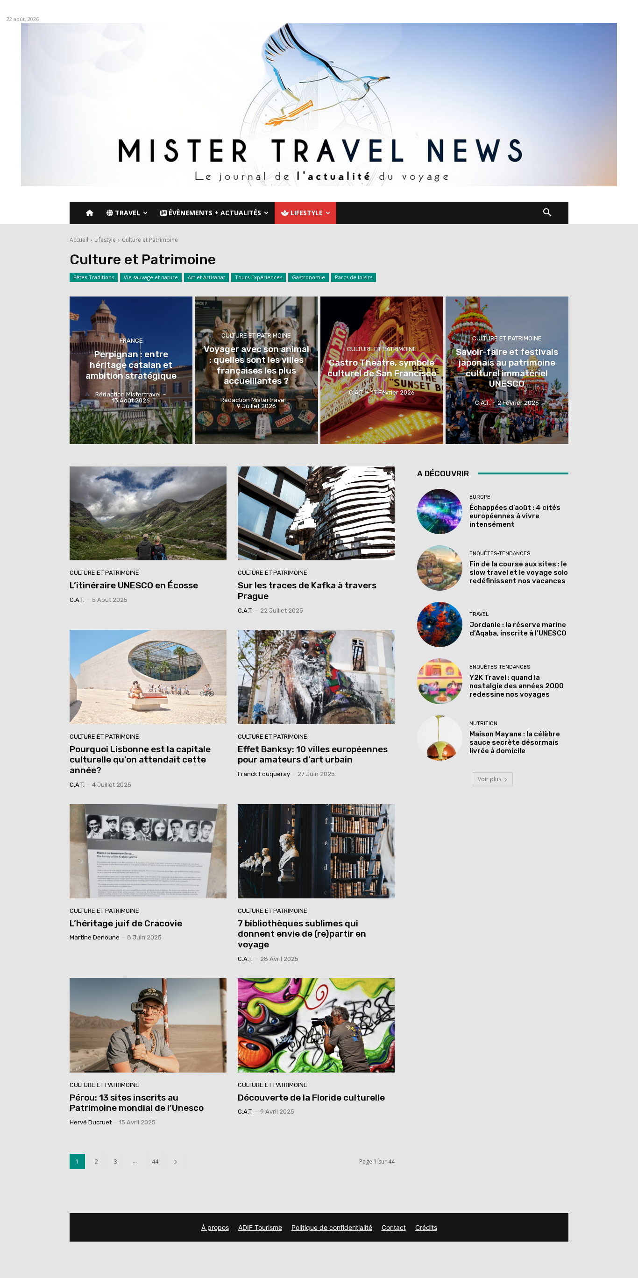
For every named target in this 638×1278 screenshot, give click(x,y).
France (131, 341)
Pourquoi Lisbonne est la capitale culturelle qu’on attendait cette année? (140, 760)
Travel (479, 614)
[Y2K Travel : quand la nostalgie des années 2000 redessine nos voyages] (439, 681)
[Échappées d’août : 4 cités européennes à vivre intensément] (439, 511)
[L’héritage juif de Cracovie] (148, 851)
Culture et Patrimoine (256, 335)
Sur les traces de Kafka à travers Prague (307, 590)
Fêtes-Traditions (93, 277)
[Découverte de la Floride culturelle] (316, 1025)
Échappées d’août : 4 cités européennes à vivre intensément (514, 516)
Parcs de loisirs (353, 277)
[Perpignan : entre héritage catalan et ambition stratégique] (131, 370)
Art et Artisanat (206, 277)
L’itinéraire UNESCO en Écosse (134, 585)
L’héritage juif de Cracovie (126, 923)
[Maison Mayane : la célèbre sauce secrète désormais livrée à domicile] (439, 738)
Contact (394, 1227)
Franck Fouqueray (264, 773)
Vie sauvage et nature (151, 277)
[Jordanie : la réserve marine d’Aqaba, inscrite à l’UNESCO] (439, 624)
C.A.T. (77, 599)
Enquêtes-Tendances (499, 553)
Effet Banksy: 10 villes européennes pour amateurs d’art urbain (313, 754)
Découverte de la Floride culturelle (311, 1097)
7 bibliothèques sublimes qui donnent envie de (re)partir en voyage (302, 934)
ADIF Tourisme (260, 1227)
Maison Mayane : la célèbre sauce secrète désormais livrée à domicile (514, 742)
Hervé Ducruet (91, 1122)
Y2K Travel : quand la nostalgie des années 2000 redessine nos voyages (516, 686)
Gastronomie (308, 277)
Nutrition (483, 723)
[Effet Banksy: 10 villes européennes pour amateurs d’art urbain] (316, 677)
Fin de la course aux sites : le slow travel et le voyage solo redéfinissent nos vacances (518, 572)
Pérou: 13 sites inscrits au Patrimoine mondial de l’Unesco (137, 1103)
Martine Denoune (95, 937)
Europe (479, 497)
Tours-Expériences (258, 277)
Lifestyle (105, 240)
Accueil (79, 240)
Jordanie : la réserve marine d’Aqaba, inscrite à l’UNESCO (518, 629)
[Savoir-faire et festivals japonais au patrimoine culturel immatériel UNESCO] (507, 370)
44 (155, 1161)
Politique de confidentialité (331, 1227)
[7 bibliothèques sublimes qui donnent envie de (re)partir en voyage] (316, 851)
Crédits (426, 1227)
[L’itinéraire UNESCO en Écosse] (148, 513)
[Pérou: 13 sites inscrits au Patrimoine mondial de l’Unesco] (148, 1025)
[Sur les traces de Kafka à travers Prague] (316, 513)
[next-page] (176, 1161)
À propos (215, 1227)
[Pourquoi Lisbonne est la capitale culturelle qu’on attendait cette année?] (148, 677)
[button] (547, 213)
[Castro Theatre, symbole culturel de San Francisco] (381, 370)
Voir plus (489, 779)
